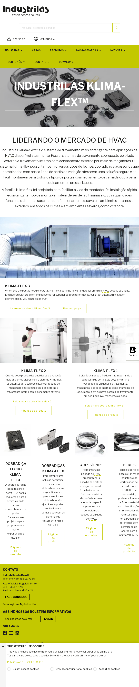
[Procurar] (116, 27)
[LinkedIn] (17, 633)
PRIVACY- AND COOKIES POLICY (25, 662)
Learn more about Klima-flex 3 (30, 308)
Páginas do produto (33, 410)
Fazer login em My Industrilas (19, 604)
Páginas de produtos (91, 532)
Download (66, 61)
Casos (36, 50)
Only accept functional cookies (74, 668)
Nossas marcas (87, 50)
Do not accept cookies (26, 668)
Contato (40, 61)
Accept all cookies (109, 668)
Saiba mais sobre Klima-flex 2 (32, 401)
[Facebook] (5, 633)
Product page (72, 308)
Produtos (57, 50)
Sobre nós (15, 61)
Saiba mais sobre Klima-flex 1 (104, 405)
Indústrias (11, 50)
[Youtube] (11, 633)
